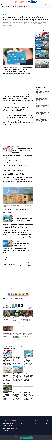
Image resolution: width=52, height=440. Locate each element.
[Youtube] (50, 4)
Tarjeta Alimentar (7, 299)
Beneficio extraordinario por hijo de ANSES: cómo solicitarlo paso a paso (7, 396)
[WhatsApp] (13, 305)
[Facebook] (45, 4)
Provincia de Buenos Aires (19, 298)
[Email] (22, 305)
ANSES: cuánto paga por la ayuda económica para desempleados (42, 47)
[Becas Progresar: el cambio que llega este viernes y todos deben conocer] (28, 353)
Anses (8, 298)
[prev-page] (3, 403)
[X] (49, 4)
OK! (21, 438)
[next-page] (5, 403)
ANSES (4, 14)
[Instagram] (47, 4)
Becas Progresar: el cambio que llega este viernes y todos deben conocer (28, 361)
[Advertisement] (18, 39)
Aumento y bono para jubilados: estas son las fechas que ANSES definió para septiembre (7, 361)
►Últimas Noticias (9, 348)
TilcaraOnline (9, 420)
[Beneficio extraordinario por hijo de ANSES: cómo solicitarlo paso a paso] (7, 388)
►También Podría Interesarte (12, 346)
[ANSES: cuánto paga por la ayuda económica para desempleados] (18, 353)
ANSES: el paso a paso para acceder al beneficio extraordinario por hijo (17, 396)
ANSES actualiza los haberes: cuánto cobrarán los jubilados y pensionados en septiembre (17, 377)
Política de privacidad (28, 438)
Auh (11, 298)
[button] (50, 6)
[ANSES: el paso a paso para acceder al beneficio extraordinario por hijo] (18, 388)
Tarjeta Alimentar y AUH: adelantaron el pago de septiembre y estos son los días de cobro (7, 378)
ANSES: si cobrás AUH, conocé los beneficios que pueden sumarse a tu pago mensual (28, 377)
